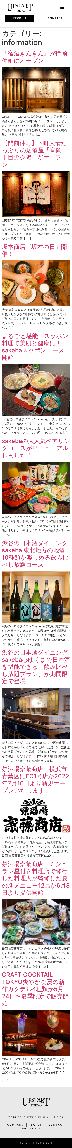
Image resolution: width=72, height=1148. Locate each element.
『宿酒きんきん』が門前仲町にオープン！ (35, 57)
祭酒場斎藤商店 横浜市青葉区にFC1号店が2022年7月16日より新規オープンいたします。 (35, 779)
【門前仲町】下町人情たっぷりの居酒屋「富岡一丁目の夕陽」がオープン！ (35, 153)
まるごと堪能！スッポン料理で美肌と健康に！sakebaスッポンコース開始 (35, 346)
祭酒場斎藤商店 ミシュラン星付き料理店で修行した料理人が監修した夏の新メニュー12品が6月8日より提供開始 (36, 878)
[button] (62, 8)
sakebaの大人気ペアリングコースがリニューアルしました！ (36, 448)
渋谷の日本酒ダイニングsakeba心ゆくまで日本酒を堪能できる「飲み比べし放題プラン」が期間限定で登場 (36, 667)
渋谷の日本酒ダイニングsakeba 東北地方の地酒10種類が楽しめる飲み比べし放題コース (35, 553)
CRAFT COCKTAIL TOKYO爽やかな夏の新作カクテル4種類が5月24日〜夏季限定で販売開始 (35, 989)
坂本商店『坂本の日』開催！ (34, 250)
